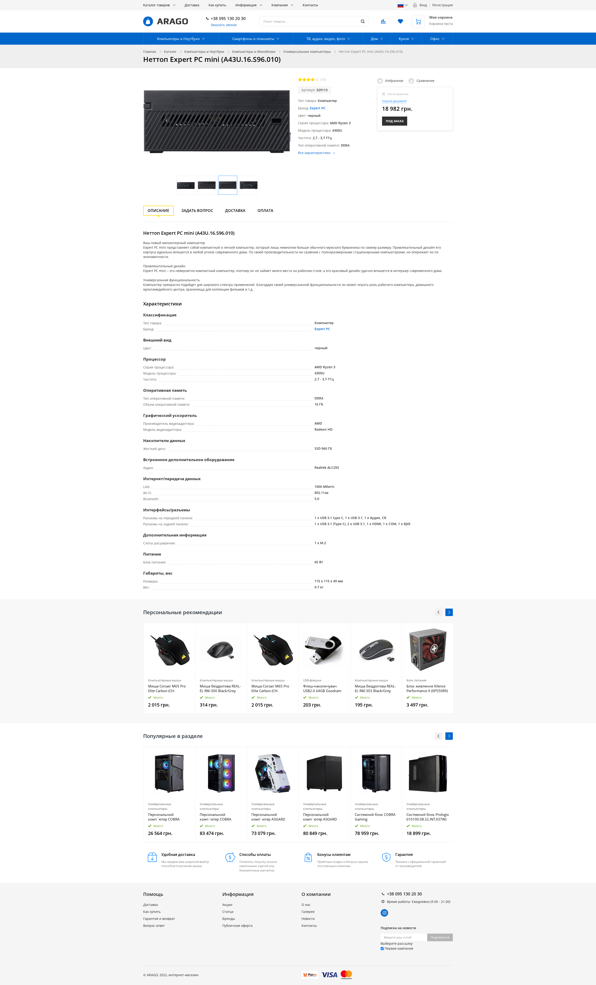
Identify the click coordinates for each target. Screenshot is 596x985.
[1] (300, 79)
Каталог (170, 51)
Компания (280, 5)
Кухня (404, 38)
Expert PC (317, 108)
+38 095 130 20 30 (228, 18)
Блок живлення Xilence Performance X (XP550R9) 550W (427, 688)
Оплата (265, 210)
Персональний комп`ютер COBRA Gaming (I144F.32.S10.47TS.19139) (221, 816)
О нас (306, 904)
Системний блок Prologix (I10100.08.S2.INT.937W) (427, 816)
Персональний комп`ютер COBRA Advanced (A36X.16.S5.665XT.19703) (169, 816)
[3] (308, 79)
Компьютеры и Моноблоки (253, 51)
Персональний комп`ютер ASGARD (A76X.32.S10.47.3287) (269, 816)
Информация (246, 5)
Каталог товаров (157, 5)
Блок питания (416, 680)
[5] (317, 79)
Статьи (228, 911)
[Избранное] (180, 753)
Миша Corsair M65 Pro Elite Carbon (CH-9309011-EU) (167, 688)
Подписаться (440, 937)
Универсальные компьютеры (307, 51)
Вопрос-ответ (154, 925)
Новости (308, 918)
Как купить (217, 5)
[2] (304, 79)
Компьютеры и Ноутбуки (178, 38)
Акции (227, 904)
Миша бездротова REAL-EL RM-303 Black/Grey (375, 688)
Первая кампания (398, 948)
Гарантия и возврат (159, 918)
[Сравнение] (189, 629)
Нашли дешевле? (394, 101)
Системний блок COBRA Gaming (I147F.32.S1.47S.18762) (375, 816)
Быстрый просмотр (169, 649)
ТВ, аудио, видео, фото (325, 38)
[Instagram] (384, 913)
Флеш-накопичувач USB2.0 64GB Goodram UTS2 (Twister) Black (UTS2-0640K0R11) (322, 688)
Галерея (308, 911)
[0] (383, 22)
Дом (374, 38)
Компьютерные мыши (164, 680)
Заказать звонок (224, 25)
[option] (169, 668)
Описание (158, 210)
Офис (435, 38)
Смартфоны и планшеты (253, 38)
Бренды (228, 918)
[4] (313, 79)
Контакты (310, 5)
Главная (149, 51)
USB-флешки (312, 680)
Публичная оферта (237, 925)
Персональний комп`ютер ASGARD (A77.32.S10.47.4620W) (322, 816)
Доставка (192, 5)
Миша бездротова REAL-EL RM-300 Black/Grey (220, 688)
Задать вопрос (197, 210)
